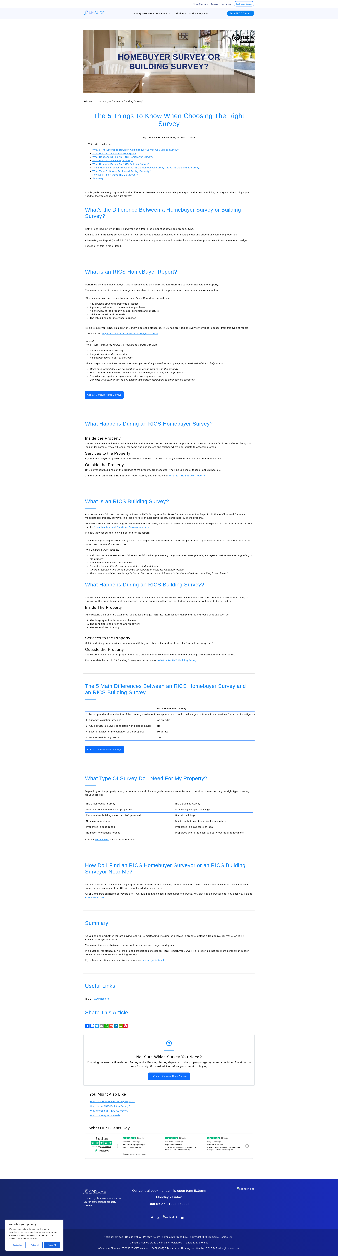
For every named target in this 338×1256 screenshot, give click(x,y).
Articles (87, 101)
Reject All (35, 1245)
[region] (34, 1235)
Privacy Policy (151, 1237)
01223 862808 (178, 1204)
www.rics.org (101, 998)
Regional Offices (113, 1237)
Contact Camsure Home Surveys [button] (104, 395)
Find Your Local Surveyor (190, 13)
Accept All (52, 1245)
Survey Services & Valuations (150, 13)
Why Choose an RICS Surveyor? (109, 1110)
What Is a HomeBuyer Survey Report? (112, 1101)
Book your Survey (244, 4)
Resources (226, 4)
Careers (214, 4)
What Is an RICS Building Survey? (110, 1106)
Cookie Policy (133, 1237)
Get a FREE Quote (240, 13)
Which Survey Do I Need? (105, 1115)
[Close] (60, 1222)
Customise (17, 1245)
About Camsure (200, 4)
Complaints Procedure (175, 1237)
